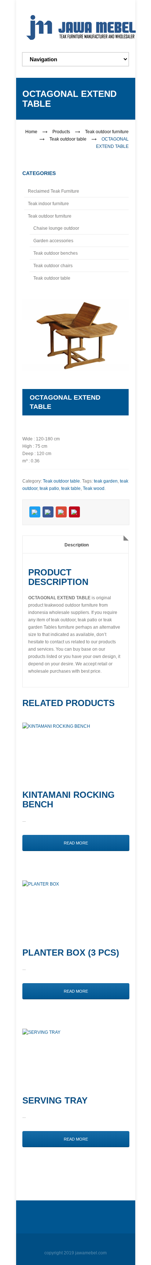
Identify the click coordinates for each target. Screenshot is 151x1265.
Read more (76, 843)
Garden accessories (53, 240)
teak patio (49, 488)
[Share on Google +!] (61, 511)
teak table (71, 488)
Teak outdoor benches (55, 253)
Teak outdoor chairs (53, 265)
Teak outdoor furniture (107, 131)
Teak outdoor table (67, 139)
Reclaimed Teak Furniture (53, 191)
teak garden (106, 481)
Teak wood (93, 488)
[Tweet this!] (34, 511)
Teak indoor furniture (48, 203)
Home (31, 131)
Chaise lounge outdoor (56, 228)
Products (61, 131)
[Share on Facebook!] (48, 511)
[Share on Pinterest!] (74, 511)
